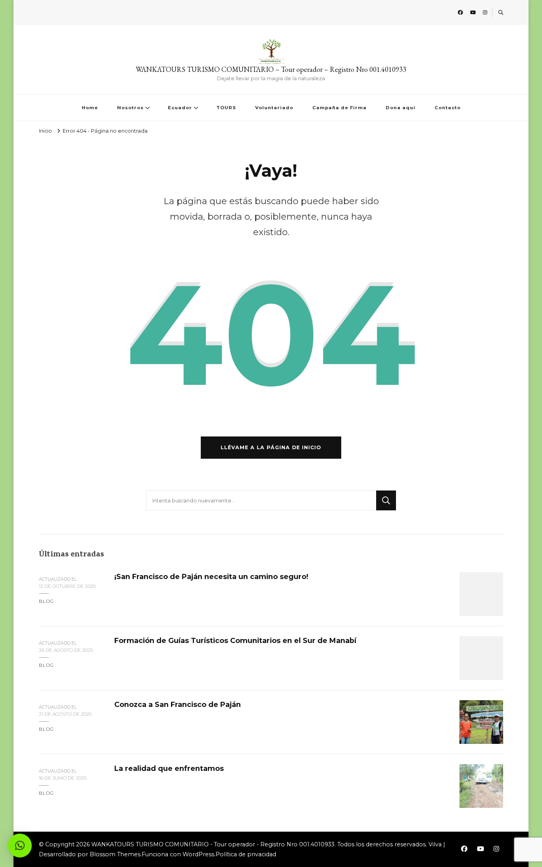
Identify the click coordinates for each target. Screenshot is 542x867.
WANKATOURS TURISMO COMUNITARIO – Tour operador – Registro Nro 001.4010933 (271, 69)
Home (90, 107)
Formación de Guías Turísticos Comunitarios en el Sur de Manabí (235, 640)
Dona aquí (400, 107)
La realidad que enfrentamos (169, 768)
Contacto (447, 107)
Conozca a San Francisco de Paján (177, 704)
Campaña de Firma (339, 107)
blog (46, 601)
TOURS (226, 107)
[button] (20, 845)
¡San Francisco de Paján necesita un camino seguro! (211, 576)
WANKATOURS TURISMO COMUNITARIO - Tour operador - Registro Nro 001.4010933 (212, 844)
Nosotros (130, 107)
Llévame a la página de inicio (271, 447)
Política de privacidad (245, 854)
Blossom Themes (115, 854)
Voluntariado (274, 107)
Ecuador (180, 107)
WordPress (198, 854)
